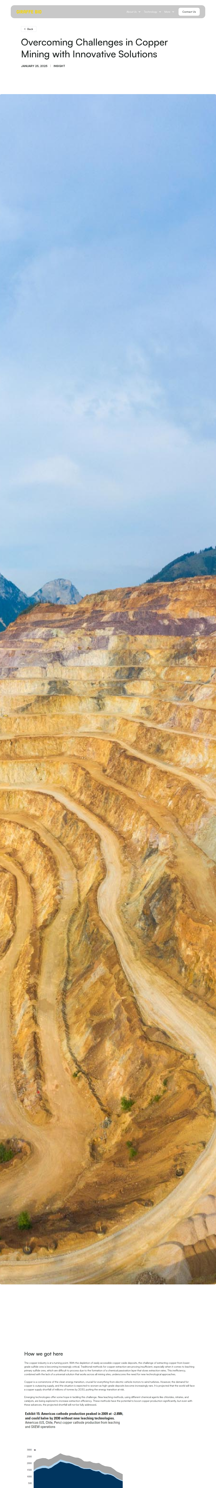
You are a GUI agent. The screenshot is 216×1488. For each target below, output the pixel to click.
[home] (29, 12)
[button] (133, 12)
